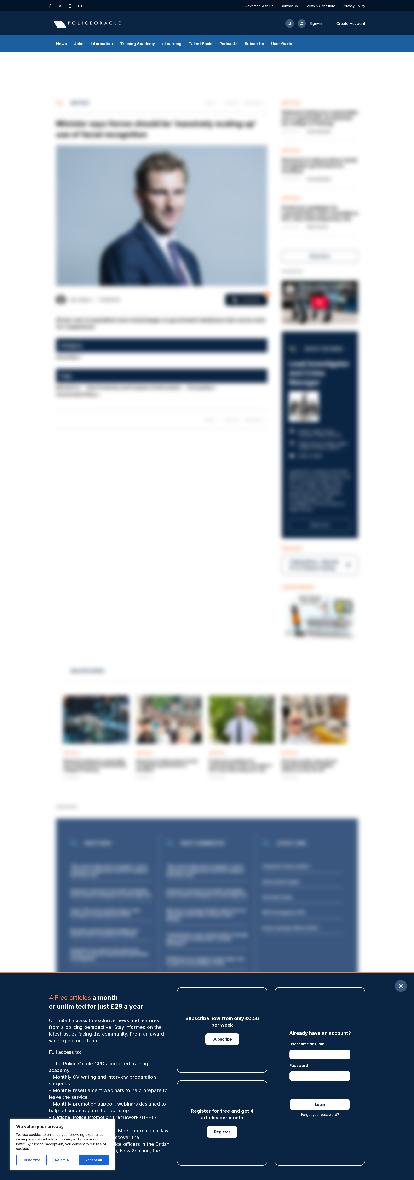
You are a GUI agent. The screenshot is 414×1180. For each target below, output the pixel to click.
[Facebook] (50, 6)
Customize (31, 1160)
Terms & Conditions (320, 6)
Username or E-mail (307, 1044)
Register (222, 1131)
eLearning (171, 43)
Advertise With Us (259, 6)
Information (102, 43)
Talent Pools (200, 43)
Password (298, 1065)
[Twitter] (60, 6)
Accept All (94, 1160)
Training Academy (137, 43)
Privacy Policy (354, 6)
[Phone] (70, 6)
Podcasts (228, 43)
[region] (62, 1144)
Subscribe (254, 43)
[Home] (85, 23)
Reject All (63, 1160)
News (61, 43)
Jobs (78, 43)
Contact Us (289, 6)
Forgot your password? (320, 1114)
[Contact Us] (80, 6)
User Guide (281, 43)
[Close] (401, 986)
